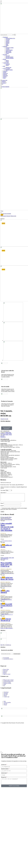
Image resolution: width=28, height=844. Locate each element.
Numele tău (3, 764)
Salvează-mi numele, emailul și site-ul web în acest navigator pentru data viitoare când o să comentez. (14, 509)
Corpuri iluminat (9, 50)
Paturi (7, 44)
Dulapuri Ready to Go (10, 38)
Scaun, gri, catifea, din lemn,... (7, 628)
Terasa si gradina (6, 68)
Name (2, 503)
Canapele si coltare (9, 47)
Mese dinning (8, 52)
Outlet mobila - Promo (7, 434)
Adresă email (4, 773)
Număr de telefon (5, 768)
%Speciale (5, 70)
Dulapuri (7, 41)
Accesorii (8, 39)
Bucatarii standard (9, 57)
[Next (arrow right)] (2, 752)
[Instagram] (5, 663)
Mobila (7, 65)
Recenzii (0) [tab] (3, 437)
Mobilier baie (8, 67)
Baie (4, 66)
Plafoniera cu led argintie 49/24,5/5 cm (6, 605)
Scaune (7, 53)
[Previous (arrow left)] (1, 752)
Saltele (7, 45)
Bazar (4, 77)
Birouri (4, 59)
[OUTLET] (7, 541)
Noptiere (7, 43)
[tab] (14, 435)
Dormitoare (5, 37)
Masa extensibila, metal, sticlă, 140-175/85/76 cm (6, 564)
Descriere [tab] (2, 435)
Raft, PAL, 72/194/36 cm (6, 644)
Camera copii (6, 62)
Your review (3, 492)
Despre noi (5, 73)
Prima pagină (3, 215)
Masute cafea (8, 51)
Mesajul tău (3, 777)
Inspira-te (5, 74)
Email (2, 505)
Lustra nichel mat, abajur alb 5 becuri (7, 578)
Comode (7, 40)
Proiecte (4, 76)
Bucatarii (5, 54)
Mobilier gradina (9, 69)
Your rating (3, 490)
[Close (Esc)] (1, 751)
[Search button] (15, 35)
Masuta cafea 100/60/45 (5, 591)
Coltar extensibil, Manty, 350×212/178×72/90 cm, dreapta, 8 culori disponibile (7, 527)
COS (2, 214)
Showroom (5, 75)
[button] (6, 428)
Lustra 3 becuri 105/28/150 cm (6, 619)
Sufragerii (5, 46)
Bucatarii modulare (10, 58)
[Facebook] (2, 663)
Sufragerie (8, 215)
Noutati (4, 72)
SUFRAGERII (8, 433)
